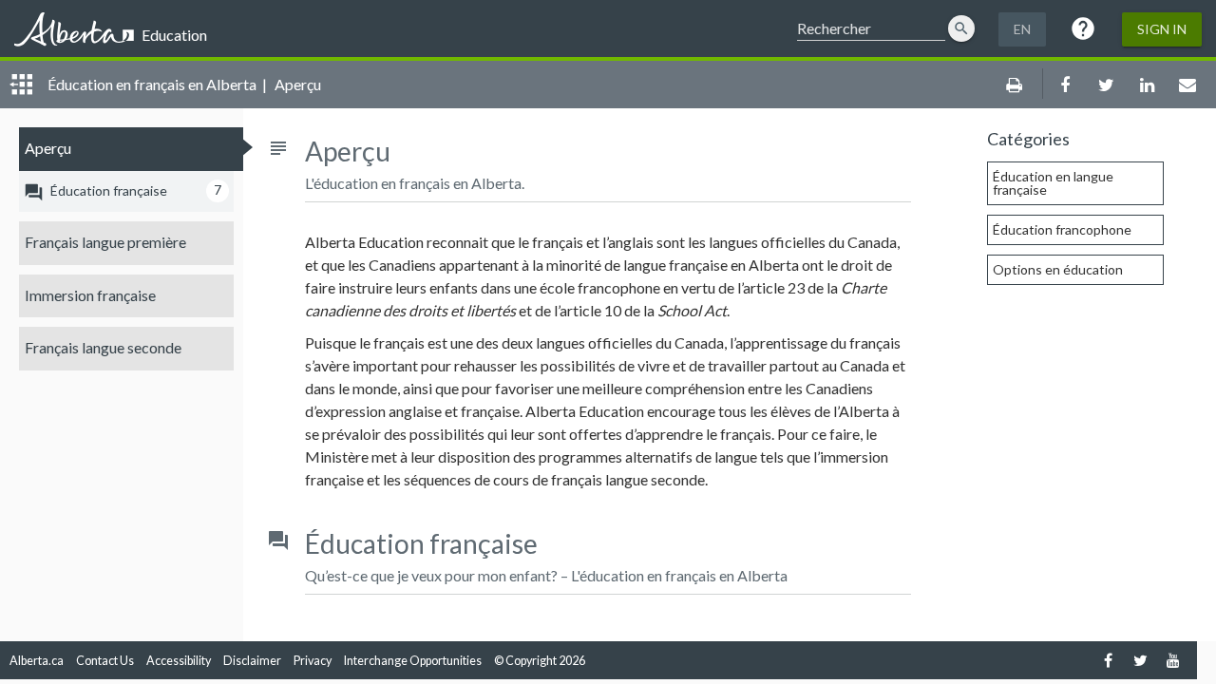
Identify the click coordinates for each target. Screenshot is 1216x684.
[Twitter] (1140, 659)
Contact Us (105, 661)
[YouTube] (1173, 659)
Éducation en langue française (1053, 183)
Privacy (313, 661)
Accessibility (178, 661)
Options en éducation (1058, 269)
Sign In (1162, 29)
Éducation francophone (1062, 229)
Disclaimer (252, 661)
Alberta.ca (37, 661)
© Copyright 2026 (539, 661)
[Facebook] (1108, 659)
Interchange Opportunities (413, 661)
